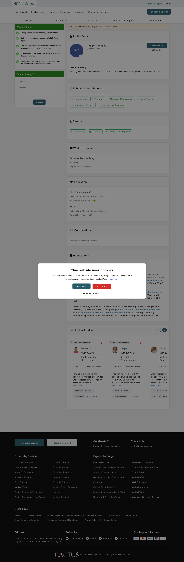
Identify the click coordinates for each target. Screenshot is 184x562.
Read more (114, 279)
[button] (92, 293)
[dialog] (92, 281)
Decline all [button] (102, 286)
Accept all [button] (81, 286)
